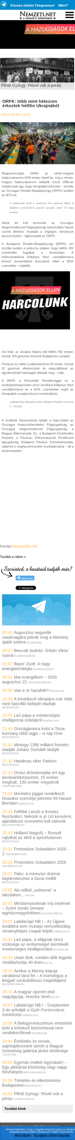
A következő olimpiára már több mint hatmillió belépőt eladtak (37, 701)
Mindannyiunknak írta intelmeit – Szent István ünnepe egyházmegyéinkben (36, 908)
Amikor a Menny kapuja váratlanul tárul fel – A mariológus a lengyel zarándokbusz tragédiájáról (34, 976)
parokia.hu (56, 691)
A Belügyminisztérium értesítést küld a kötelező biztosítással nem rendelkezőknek (37, 1028)
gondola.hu (50, 720)
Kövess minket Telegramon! (32, 5)
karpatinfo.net (24, 546)
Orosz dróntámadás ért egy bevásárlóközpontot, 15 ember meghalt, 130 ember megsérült (33, 777)
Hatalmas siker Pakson (35, 761)
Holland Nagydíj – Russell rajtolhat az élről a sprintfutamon (32, 835)
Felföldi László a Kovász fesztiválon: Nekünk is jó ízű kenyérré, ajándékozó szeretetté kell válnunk (37, 816)
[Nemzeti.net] (37, 15)
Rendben (23, 1135)
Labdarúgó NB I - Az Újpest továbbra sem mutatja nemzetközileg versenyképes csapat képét (36, 926)
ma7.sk (29, 895)
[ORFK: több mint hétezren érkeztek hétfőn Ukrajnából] (37, 165)
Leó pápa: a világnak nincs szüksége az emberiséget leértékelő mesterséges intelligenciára (35, 944)
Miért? (63, 5)
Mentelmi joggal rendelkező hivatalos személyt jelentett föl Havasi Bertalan (36, 798)
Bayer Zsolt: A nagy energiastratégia (26, 666)
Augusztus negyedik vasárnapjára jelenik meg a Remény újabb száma (35, 637)
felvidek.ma (34, 642)
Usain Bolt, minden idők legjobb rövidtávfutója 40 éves (37, 960)
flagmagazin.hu (24, 655)
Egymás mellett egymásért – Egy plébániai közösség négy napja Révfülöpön (34, 1067)
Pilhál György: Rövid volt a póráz (31, 85)
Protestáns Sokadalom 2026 (40, 862)
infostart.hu (10, 707)
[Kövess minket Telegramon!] (36, 624)
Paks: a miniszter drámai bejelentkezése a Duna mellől (31, 876)
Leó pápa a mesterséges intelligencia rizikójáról (31, 717)
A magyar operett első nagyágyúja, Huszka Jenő (28, 994)
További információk (51, 1135)
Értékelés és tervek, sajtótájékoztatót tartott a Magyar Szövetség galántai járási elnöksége (35, 1046)
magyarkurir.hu (40, 682)
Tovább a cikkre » (13, 557)
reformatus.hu (16, 854)
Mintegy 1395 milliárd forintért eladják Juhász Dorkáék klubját (35, 747)
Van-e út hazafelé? (31, 690)
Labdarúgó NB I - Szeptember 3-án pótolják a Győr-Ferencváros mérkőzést (36, 1010)
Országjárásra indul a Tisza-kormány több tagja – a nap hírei (34, 731)
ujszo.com (9, 1054)
